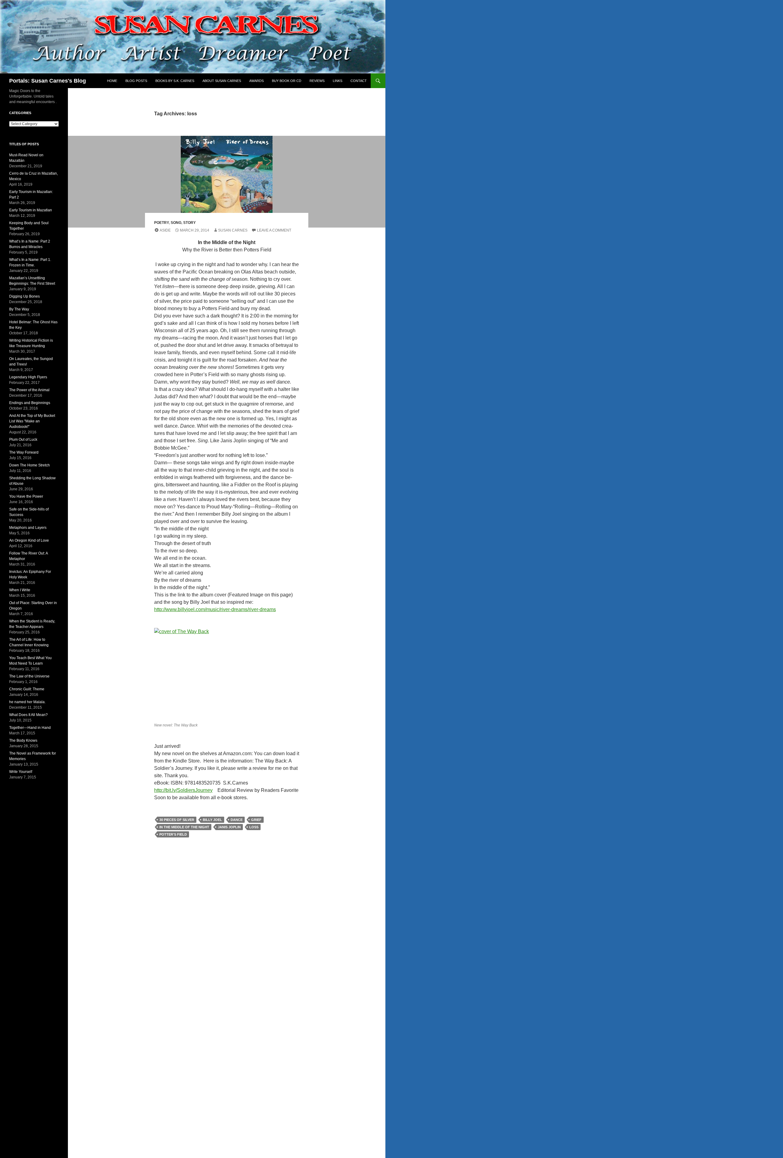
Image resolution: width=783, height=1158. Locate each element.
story (189, 223)
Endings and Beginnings (29, 403)
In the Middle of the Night (184, 827)
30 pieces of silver (176, 820)
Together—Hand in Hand (30, 728)
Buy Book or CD (286, 81)
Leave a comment (274, 230)
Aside (165, 230)
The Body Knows (23, 740)
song (176, 223)
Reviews (317, 81)
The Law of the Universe (29, 676)
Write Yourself (20, 772)
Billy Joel (212, 820)
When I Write (19, 590)
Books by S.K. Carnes (174, 81)
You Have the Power (26, 496)
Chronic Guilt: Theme (26, 689)
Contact (359, 81)
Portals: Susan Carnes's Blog (47, 81)
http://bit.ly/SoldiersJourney (183, 790)
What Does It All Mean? (28, 715)
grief (256, 820)
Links (337, 81)
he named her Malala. (27, 702)
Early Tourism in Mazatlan (30, 210)
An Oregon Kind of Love (29, 540)
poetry (161, 223)
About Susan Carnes (221, 81)
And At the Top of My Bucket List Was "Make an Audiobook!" (32, 421)
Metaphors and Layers (27, 527)
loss (253, 827)
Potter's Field (173, 834)
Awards (256, 81)
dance (237, 820)
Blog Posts (136, 81)
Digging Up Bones (24, 296)
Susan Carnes (232, 230)
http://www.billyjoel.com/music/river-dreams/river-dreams (215, 609)
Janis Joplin (229, 827)
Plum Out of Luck (23, 439)
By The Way (19, 309)
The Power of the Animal (29, 390)
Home (112, 81)
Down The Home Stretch (29, 465)
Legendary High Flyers (28, 377)
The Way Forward (24, 452)
